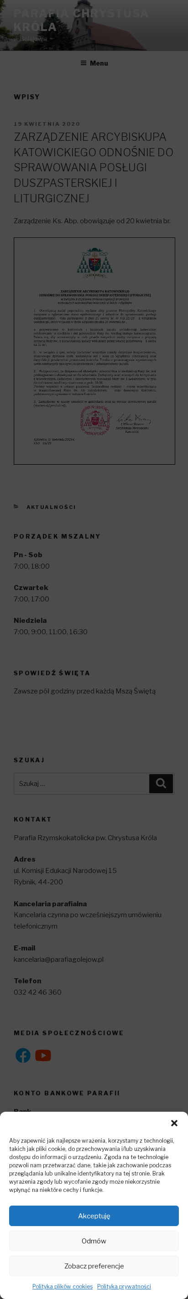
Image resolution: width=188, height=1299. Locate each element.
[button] (174, 1123)
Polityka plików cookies (62, 1286)
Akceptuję (94, 1216)
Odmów (94, 1241)
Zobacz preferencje (94, 1266)
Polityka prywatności (124, 1286)
